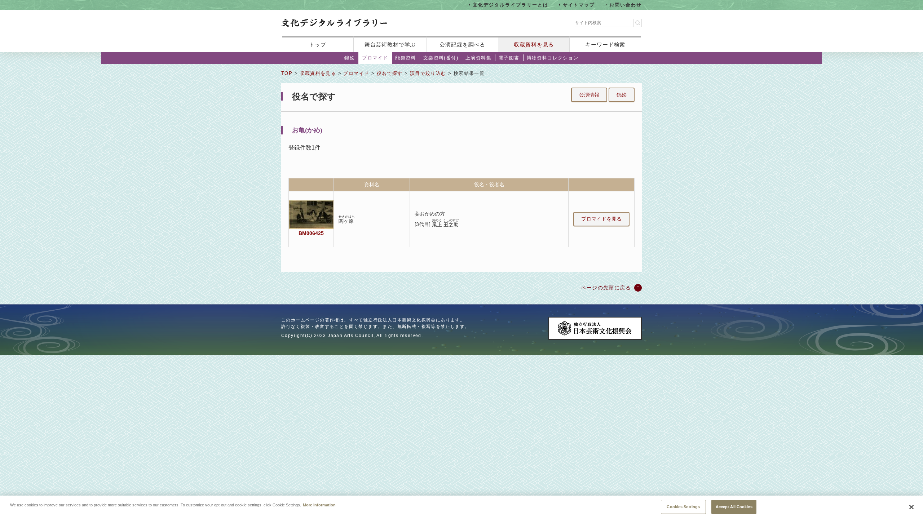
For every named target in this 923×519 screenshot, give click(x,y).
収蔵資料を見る (534, 44)
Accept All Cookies (734, 506)
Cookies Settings (683, 506)
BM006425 (311, 233)
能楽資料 (405, 58)
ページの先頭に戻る (606, 287)
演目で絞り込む (428, 73)
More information (319, 504)
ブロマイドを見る (601, 219)
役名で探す (390, 73)
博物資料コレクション (553, 58)
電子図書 (509, 58)
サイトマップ (579, 4)
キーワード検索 (605, 44)
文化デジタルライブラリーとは (510, 4)
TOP (286, 73)
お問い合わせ (625, 4)
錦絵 (349, 58)
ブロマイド (375, 58)
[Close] (911, 507)
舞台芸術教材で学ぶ (390, 44)
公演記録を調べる (462, 44)
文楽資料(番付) (440, 58)
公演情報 (589, 95)
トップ (317, 44)
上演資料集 (478, 58)
